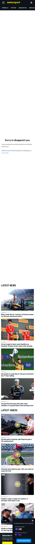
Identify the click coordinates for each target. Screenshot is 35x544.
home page (4, 153)
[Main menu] (3, 2)
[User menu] (31, 2)
